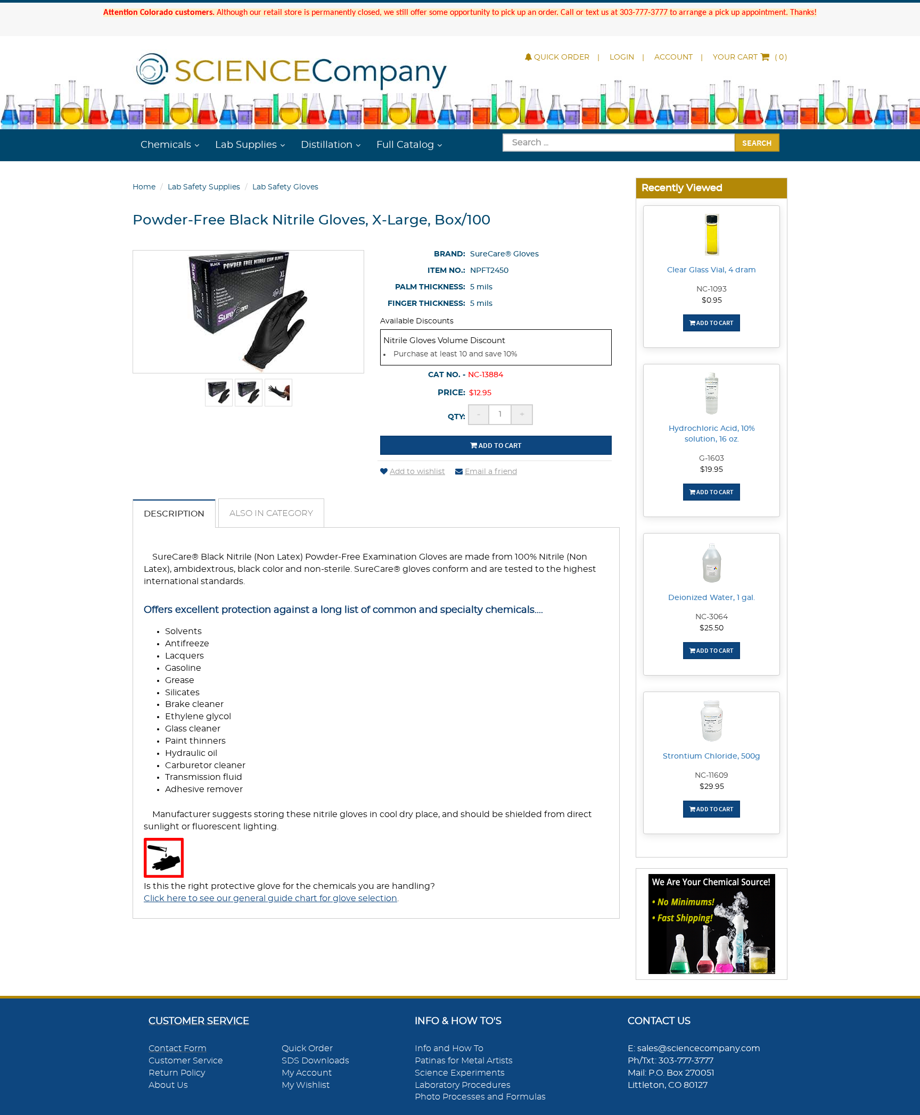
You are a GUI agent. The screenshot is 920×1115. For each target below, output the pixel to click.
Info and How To (449, 1048)
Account (673, 57)
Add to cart (499, 445)
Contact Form (178, 1048)
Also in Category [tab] (271, 513)
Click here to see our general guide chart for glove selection (270, 898)
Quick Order (561, 57)
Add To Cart (714, 323)
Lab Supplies (246, 145)
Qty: (456, 417)
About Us (168, 1085)
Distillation (326, 145)
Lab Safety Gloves (285, 187)
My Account (307, 1073)
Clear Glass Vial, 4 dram (711, 270)
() (750, 57)
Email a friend (491, 472)
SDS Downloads (315, 1060)
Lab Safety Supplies (204, 187)
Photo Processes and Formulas (480, 1097)
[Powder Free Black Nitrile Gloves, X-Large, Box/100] (248, 392)
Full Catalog (405, 145)
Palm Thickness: (430, 287)
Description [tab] (174, 514)
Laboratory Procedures (463, 1085)
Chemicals (166, 145)
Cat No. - (446, 375)
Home (144, 187)
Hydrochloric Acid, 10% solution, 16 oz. (712, 434)
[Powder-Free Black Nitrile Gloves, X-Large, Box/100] (219, 392)
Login (622, 57)
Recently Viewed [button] (682, 188)
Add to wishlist (417, 472)
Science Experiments (460, 1073)
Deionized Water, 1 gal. (711, 598)
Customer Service (186, 1060)
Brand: (449, 254)
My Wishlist (306, 1085)
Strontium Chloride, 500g (711, 756)
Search (757, 142)
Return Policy (177, 1073)
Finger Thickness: (426, 303)
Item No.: (446, 270)
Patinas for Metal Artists (464, 1060)
